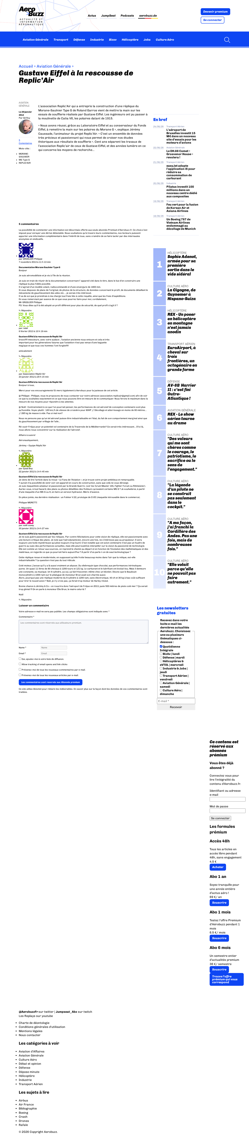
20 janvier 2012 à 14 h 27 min (34, 528)
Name (22, 647)
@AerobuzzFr (28, 1011)
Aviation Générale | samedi (175, 684)
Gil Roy (26, 118)
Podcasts (127, 15)
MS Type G (24, 160)
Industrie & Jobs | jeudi (174, 670)
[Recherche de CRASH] (226, 39)
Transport (61, 39)
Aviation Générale (35, 39)
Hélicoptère (130, 39)
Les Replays (27, 1016)
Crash (23, 1116)
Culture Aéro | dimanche (171, 692)
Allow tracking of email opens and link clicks (44, 664)
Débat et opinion (30, 1063)
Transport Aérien (175, 126)
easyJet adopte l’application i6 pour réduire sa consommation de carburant (180, 172)
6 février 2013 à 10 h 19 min (33, 331)
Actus (92, 15)
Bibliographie (28, 1108)
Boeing (23, 1112)
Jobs (147, 39)
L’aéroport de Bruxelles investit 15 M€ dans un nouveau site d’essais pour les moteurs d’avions (181, 136)
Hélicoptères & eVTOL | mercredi (172, 663)
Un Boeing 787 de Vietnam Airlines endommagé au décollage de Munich (181, 224)
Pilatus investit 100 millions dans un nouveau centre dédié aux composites (181, 191)
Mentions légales (30, 1031)
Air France (26, 1104)
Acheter (217, 867)
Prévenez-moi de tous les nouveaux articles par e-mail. (50, 675)
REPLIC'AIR (25, 163)
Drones (24, 1121)
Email (22, 653)
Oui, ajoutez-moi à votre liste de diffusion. (42, 659)
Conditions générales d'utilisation (42, 1027)
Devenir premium (215, 11)
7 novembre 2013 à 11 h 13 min (35, 262)
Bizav (113, 39)
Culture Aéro (165, 39)
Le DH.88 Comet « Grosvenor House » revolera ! (179, 154)
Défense (79, 39)
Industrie (97, 39)
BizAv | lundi (171, 654)
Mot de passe (219, 806)
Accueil (26, 66)
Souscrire (219, 902)
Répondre (26, 310)
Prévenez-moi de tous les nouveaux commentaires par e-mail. (53, 670)
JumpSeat (108, 15)
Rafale (23, 1125)
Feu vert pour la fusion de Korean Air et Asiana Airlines (182, 208)
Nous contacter (29, 1035)
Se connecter (212, 20)
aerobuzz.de (148, 15)
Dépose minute (29, 1072)
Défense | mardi (173, 657)
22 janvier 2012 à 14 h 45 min (34, 471)
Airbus (23, 1100)
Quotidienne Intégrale (170, 648)
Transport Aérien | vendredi (174, 677)
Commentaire (26, 617)
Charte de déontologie (34, 1023)
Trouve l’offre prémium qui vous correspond (225, 979)
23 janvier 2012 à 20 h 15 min (34, 377)
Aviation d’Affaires (31, 1051)
